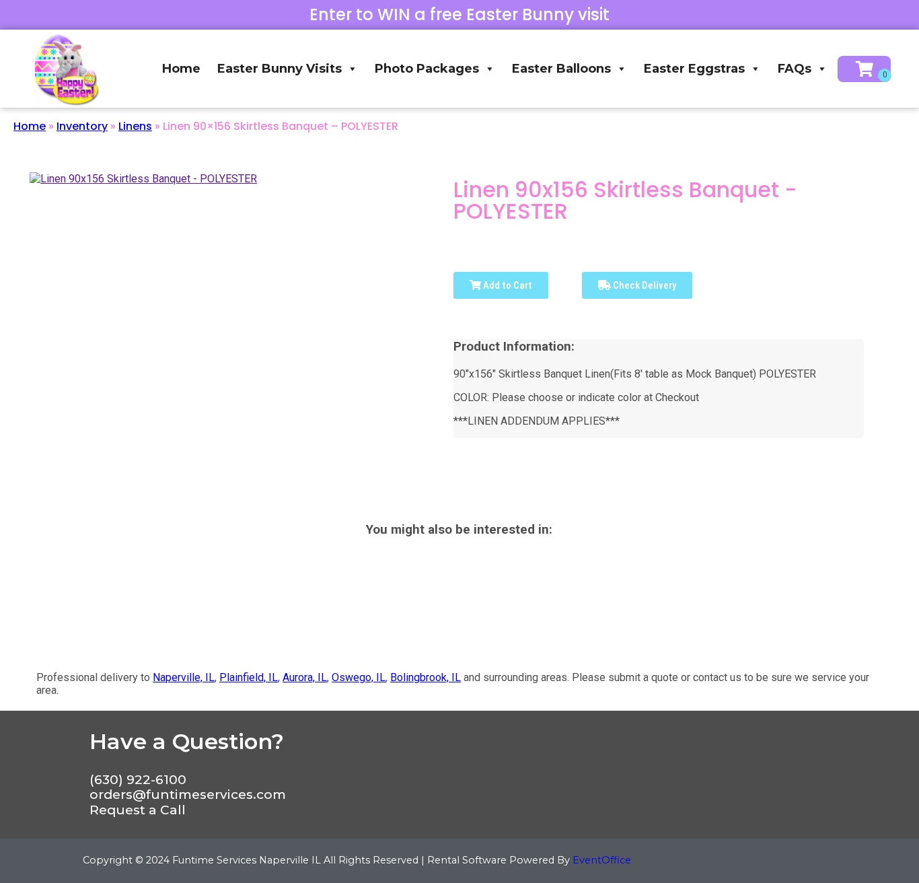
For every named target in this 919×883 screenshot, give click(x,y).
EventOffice (602, 860)
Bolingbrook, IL (425, 677)
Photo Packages (427, 68)
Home (181, 68)
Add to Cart (506, 285)
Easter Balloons (561, 68)
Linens (135, 126)
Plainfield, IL (248, 677)
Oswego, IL (358, 677)
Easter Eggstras (694, 68)
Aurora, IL (305, 677)
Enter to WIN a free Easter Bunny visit (459, 14)
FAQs (794, 68)
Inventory (82, 126)
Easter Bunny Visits (279, 68)
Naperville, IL (184, 677)
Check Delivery (643, 285)
